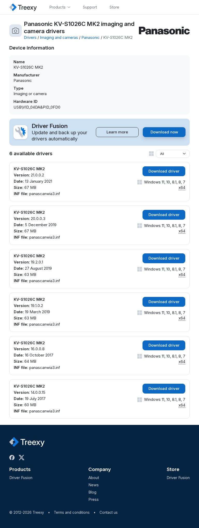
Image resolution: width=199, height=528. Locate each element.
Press (93, 499)
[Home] (23, 7)
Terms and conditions (72, 512)
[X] (22, 457)
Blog (92, 492)
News (93, 484)
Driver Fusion (20, 477)
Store (173, 469)
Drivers (30, 37)
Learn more (117, 132)
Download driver (164, 171)
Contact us (109, 512)
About (93, 477)
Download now (164, 132)
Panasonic (90, 37)
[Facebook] (13, 457)
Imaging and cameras (59, 37)
